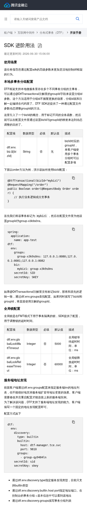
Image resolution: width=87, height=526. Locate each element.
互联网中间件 (26, 32)
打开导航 (7, 19)
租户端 (8, 32)
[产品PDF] (40, 45)
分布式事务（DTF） (52, 32)
